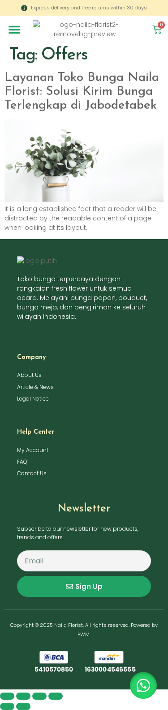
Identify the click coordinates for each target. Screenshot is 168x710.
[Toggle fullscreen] (23, 696)
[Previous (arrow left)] (7, 706)
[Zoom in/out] (7, 696)
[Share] (39, 696)
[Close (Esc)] (55, 696)
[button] (14, 29)
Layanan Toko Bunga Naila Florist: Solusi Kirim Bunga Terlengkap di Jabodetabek (81, 92)
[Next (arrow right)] (23, 706)
